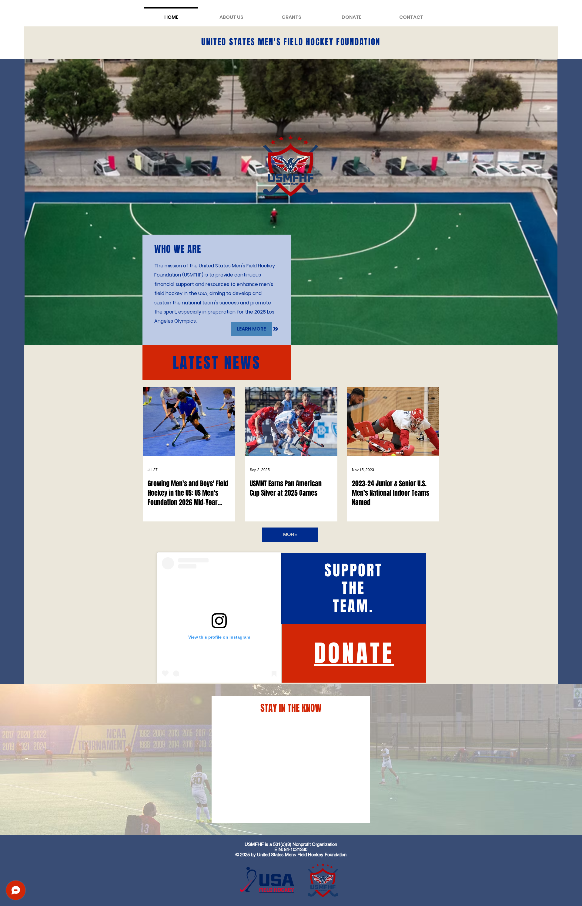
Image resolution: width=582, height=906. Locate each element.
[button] (291, 14)
